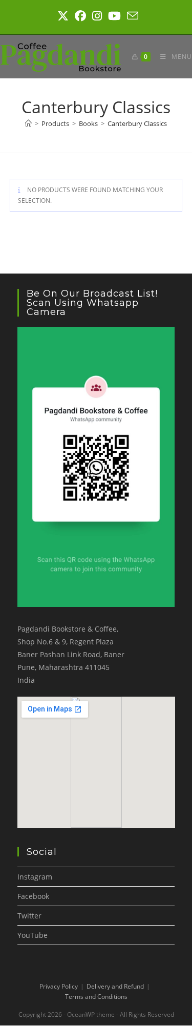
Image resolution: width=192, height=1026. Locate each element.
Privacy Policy (58, 986)
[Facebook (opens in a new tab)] (80, 16)
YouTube (32, 935)
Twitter (29, 915)
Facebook (33, 896)
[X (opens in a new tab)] (63, 16)
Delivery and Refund (115, 986)
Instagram (34, 877)
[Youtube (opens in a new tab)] (114, 16)
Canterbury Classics (137, 123)
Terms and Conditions (96, 996)
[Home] (28, 123)
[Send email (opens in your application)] (131, 16)
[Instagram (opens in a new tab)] (97, 16)
